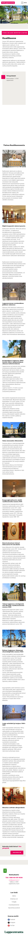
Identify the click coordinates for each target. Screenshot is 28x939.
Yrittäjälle (14, 902)
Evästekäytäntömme (14, 905)
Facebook (12, 919)
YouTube (12, 925)
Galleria (14, 896)
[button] (24, 3)
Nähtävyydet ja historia (20, 32)
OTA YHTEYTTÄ (17, 852)
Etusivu (4, 32)
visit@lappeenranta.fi (14, 880)
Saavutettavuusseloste (14, 908)
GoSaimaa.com (14, 899)
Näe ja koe (10, 32)
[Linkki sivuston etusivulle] (8, 4)
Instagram (12, 922)
